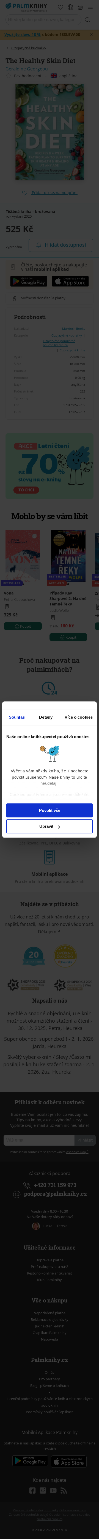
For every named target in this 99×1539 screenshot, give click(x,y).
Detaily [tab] (46, 717)
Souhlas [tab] (17, 717)
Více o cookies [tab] (79, 717)
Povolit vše (49, 810)
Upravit (46, 826)
